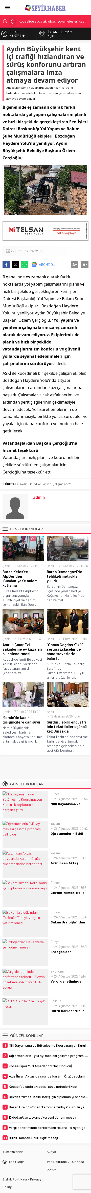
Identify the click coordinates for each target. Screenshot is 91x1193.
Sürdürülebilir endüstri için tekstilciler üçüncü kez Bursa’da (67, 726)
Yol (70, 484)
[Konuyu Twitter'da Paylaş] (15, 264)
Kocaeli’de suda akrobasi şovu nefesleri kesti (52, 21)
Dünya (55, 942)
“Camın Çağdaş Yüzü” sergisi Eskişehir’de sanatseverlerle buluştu (65, 651)
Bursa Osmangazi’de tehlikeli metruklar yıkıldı (64, 576)
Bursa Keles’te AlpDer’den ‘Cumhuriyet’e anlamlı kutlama (21, 578)
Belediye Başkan (40, 484)
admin (39, 497)
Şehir (25, 87)
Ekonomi (57, 971)
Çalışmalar (60, 484)
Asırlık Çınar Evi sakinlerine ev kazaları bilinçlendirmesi (22, 649)
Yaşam (55, 823)
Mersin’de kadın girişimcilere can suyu (21, 719)
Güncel (55, 794)
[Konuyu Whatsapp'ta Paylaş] (24, 264)
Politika (56, 1001)
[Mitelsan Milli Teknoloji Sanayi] (45, 231)
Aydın (24, 484)
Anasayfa (12, 87)
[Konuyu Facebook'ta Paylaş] (6, 264)
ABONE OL (47, 264)
